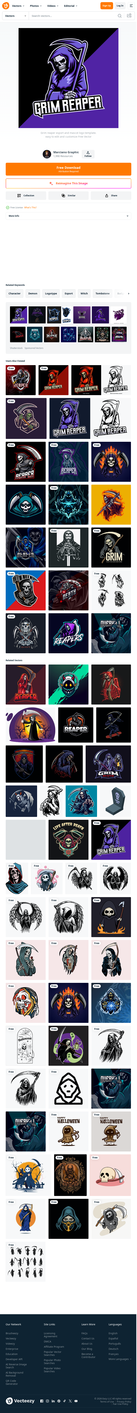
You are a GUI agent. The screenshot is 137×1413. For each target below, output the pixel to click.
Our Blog (85, 1348)
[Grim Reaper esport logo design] (68, 590)
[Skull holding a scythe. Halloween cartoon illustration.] (47, 878)
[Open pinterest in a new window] (58, 1400)
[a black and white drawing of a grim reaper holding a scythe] (111, 1046)
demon (32, 293)
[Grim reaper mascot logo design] (108, 764)
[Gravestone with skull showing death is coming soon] (115, 801)
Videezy (10, 1343)
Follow (88, 156)
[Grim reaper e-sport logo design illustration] (26, 505)
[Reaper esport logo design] (26, 548)
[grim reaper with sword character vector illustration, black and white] (68, 548)
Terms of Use (104, 1401)
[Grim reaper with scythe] (111, 685)
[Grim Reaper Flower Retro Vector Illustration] (68, 840)
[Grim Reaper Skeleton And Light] (68, 960)
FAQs (83, 1333)
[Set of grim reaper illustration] (111, 590)
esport (69, 293)
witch (84, 293)
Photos (34, 6)
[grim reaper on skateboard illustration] (113, 725)
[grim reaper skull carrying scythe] (111, 1219)
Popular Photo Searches (51, 1364)
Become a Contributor (87, 1355)
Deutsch (111, 1348)
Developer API (14, 1359)
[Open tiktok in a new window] (64, 1400)
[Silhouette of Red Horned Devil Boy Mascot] (68, 685)
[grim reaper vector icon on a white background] (68, 1089)
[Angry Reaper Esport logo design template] (111, 633)
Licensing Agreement (50, 1335)
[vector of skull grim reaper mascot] (26, 685)
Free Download (68, 169)
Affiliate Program (48, 1348)
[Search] (120, 16)
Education (12, 1354)
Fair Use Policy (118, 1403)
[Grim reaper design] (26, 418)
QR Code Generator (12, 1382)
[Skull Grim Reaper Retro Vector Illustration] (26, 840)
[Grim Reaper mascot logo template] (53, 380)
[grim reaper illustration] (68, 1046)
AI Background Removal (14, 1374)
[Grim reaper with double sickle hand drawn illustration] (26, 633)
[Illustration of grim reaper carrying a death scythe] (21, 801)
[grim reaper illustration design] (81, 801)
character (15, 293)
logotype (51, 293)
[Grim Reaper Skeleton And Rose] (26, 960)
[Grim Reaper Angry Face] (111, 960)
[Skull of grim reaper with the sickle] (26, 590)
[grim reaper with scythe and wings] (81, 878)
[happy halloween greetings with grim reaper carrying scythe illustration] (68, 1131)
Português (112, 1343)
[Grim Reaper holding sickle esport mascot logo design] (75, 725)
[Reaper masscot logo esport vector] (68, 505)
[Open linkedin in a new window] (53, 1400)
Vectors (16, 6)
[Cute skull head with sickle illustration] (110, 1175)
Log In (120, 5)
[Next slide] (123, 293)
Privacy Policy (121, 1401)
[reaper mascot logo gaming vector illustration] (26, 462)
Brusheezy (12, 1333)
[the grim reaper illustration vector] (64, 764)
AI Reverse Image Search (14, 1366)
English (110, 1333)
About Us (85, 1343)
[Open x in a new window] (70, 1400)
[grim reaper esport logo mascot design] (101, 380)
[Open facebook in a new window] (41, 1400)
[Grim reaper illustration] (26, 1219)
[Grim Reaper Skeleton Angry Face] (26, 1003)
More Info (14, 215)
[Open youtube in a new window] (76, 1400)
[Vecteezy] (5, 5)
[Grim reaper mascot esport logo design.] (21, 380)
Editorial (69, 6)
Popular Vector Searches (52, 1356)
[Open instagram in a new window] (47, 1400)
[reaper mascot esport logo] (68, 633)
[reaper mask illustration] (68, 1219)
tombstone (103, 293)
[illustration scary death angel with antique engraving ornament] (70, 1175)
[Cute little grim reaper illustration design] (111, 917)
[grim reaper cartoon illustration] (111, 505)
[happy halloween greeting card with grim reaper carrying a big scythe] (111, 1131)
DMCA (46, 1341)
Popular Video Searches (51, 1373)
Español (110, 1338)
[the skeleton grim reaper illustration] (24, 764)
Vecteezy (11, 1338)
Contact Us (86, 1338)
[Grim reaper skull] (111, 462)
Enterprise (12, 1348)
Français (111, 1354)
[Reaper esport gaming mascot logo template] (111, 1003)
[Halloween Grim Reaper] (30, 725)
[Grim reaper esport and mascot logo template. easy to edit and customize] (111, 840)
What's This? (30, 207)
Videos (51, 6)
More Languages (116, 1359)
